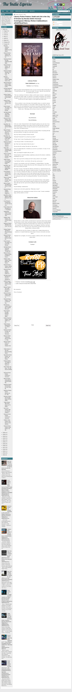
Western (54, 201)
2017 (4, 447)
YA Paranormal (56, 206)
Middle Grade (55, 141)
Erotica (54, 98)
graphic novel (55, 115)
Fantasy (54, 105)
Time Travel (55, 196)
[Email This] (30, 282)
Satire (54, 177)
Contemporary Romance (58, 85)
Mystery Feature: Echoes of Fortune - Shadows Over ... (7, 344)
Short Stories (55, 183)
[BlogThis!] (31, 282)
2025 (4, 432)
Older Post (48, 325)
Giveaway (55, 111)
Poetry (54, 156)
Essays (54, 100)
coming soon (55, 82)
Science (54, 180)
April (5, 38)
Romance (55, 165)
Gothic (54, 113)
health (54, 118)
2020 (4, 441)
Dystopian (55, 97)
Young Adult (55, 211)
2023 (4, 436)
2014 (4, 453)
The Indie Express (17, 4)
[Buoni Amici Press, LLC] (61, 29)
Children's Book (56, 79)
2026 (4, 29)
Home (3, 11)
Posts (55, 22)
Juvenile (54, 126)
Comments (56, 24)
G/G (53, 110)
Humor (54, 125)
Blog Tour (55, 71)
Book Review (55, 74)
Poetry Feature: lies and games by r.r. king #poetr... (8, 208)
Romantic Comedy (56, 169)
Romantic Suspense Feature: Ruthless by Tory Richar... (8, 48)
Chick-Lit (54, 77)
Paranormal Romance (57, 151)
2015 (4, 451)
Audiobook (55, 66)
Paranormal (55, 149)
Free (53, 108)
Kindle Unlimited (56, 128)
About (7, 11)
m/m (53, 133)
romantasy (55, 167)
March (5, 40)
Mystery (54, 143)
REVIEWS (12, 11)
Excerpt (54, 102)
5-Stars (54, 61)
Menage (54, 138)
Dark (54, 92)
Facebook (32, 244)
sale (53, 174)
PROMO (54, 160)
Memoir (54, 136)
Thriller (54, 195)
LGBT (54, 129)
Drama (54, 95)
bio (53, 69)
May (5, 36)
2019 (4, 443)
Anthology (55, 64)
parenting (54, 152)
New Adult (55, 144)
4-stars (54, 59)
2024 (4, 434)
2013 (4, 454)
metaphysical (55, 139)
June (5, 34)
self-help (54, 182)
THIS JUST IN (32, 11)
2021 (4, 440)
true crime (55, 200)
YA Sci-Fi (54, 208)
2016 (4, 449)
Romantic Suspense (57, 170)
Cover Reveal (55, 87)
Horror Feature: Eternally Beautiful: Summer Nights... (7, 313)
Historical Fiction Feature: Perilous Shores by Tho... (8, 266)
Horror (54, 123)
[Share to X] (33, 282)
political (54, 157)
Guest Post (55, 116)
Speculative (55, 185)
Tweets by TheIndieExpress (58, 216)
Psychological (55, 162)
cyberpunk (55, 90)
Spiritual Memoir (56, 187)
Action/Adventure (56, 62)
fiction (54, 107)
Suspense (55, 192)
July (5, 32)
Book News (55, 72)
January (5, 44)
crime (54, 89)
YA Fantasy (55, 205)
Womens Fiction (56, 203)
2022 (4, 438)
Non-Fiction (55, 147)
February (6, 42)
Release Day (55, 164)
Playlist (54, 154)
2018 (4, 445)
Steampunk (55, 188)
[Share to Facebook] (34, 282)
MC (53, 134)
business (54, 76)
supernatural (55, 190)
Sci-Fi (54, 179)
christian (54, 80)
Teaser (54, 193)
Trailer (54, 198)
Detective (55, 93)
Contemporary (55, 84)
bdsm (54, 67)
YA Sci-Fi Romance (57, 210)
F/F (53, 103)
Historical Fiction (56, 121)
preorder (54, 159)
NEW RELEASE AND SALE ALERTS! (22, 11)
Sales (54, 175)
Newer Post (16, 325)
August (5, 31)
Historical (54, 120)
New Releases (55, 146)
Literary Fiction (56, 131)
